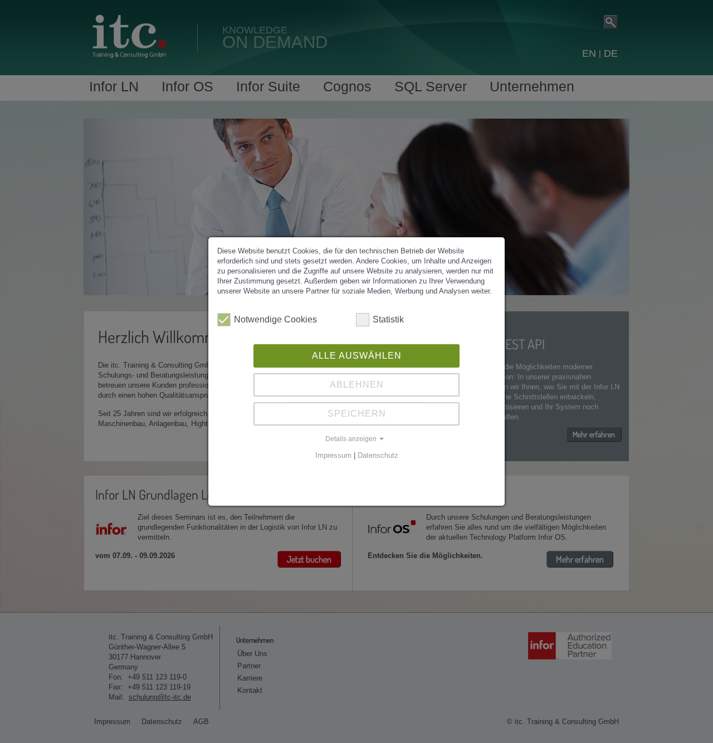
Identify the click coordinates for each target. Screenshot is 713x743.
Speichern (357, 413)
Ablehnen (357, 384)
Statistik (388, 319)
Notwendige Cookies (275, 319)
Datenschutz (378, 455)
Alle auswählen (357, 355)
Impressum (333, 455)
